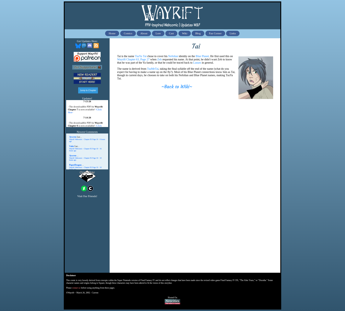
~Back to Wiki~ (176, 86)
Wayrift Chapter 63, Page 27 (133, 59)
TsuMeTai (152, 68)
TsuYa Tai (140, 56)
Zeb (159, 59)
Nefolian (173, 56)
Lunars (197, 62)
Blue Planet (202, 56)
